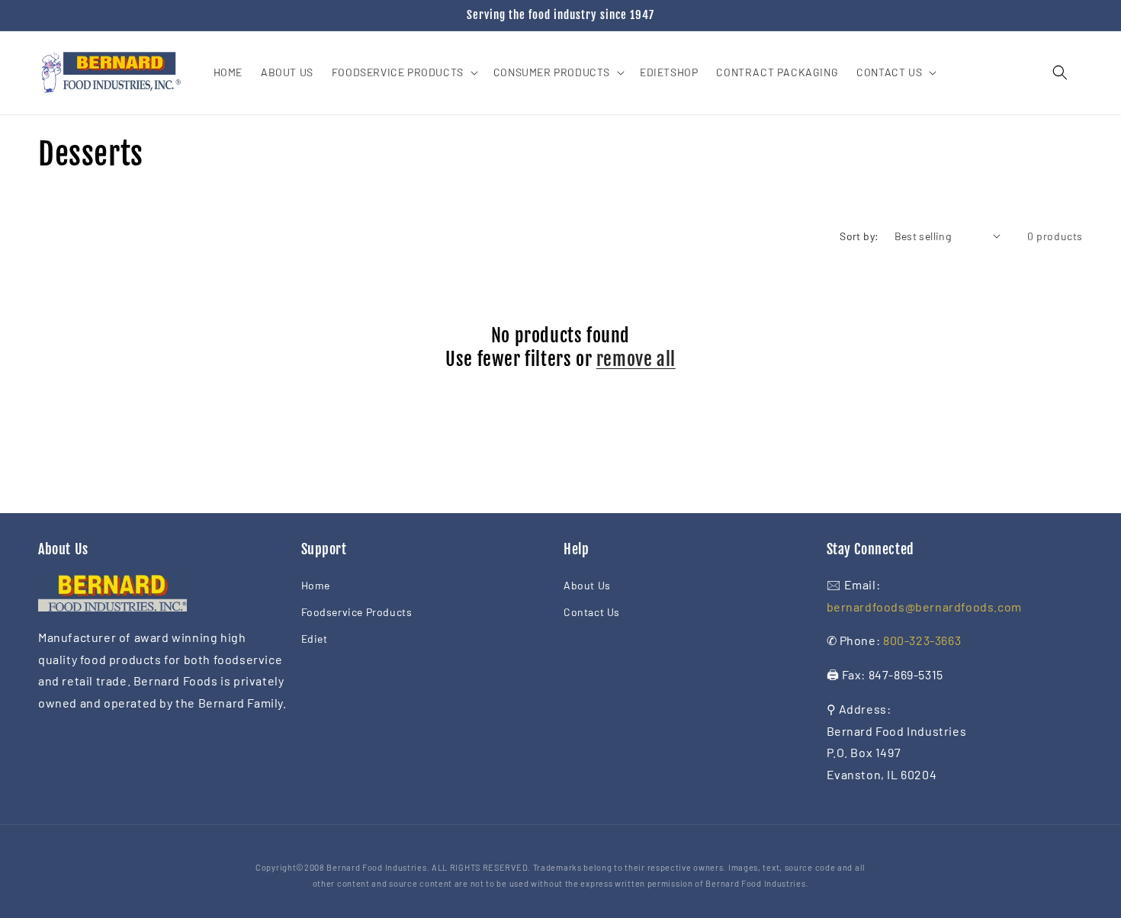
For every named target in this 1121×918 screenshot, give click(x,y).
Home (315, 585)
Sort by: (859, 236)
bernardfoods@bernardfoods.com (924, 606)
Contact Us (592, 611)
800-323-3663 (922, 640)
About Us (587, 585)
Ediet (314, 638)
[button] (403, 72)
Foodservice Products (357, 611)
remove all (636, 359)
